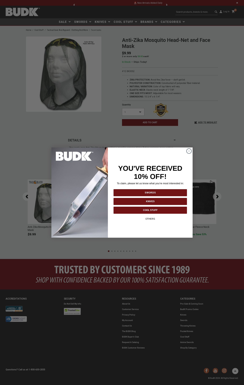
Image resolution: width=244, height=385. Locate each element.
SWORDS (150, 192)
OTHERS (150, 219)
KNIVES (150, 201)
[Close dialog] (189, 151)
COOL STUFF (150, 210)
